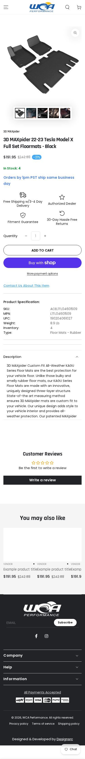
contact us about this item (26, 285)
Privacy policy (18, 724)
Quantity (10, 236)
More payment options (42, 273)
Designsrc (65, 739)
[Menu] (6, 7)
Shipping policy (69, 724)
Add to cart (43, 250)
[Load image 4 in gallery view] (54, 113)
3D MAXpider (11, 131)
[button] (67, 7)
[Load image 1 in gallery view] (20, 113)
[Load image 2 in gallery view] (31, 113)
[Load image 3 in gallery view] (43, 113)
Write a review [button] (42, 480)
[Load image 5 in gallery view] (65, 113)
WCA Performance (35, 717)
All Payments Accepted (42, 692)
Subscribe (65, 622)
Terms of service (43, 724)
